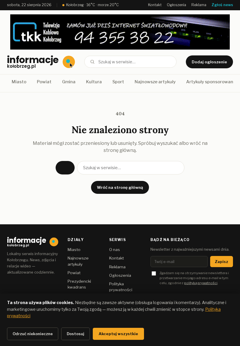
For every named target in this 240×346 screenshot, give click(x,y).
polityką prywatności (200, 283)
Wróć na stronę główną (120, 187)
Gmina (69, 81)
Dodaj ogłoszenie (209, 62)
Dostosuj (75, 333)
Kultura (94, 81)
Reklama (198, 5)
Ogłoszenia (176, 5)
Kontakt (155, 5)
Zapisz (221, 261)
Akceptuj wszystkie (118, 333)
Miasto (19, 81)
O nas (114, 249)
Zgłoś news (222, 5)
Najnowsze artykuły (155, 81)
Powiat (44, 81)
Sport (118, 81)
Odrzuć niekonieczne (33, 333)
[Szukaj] (92, 61)
